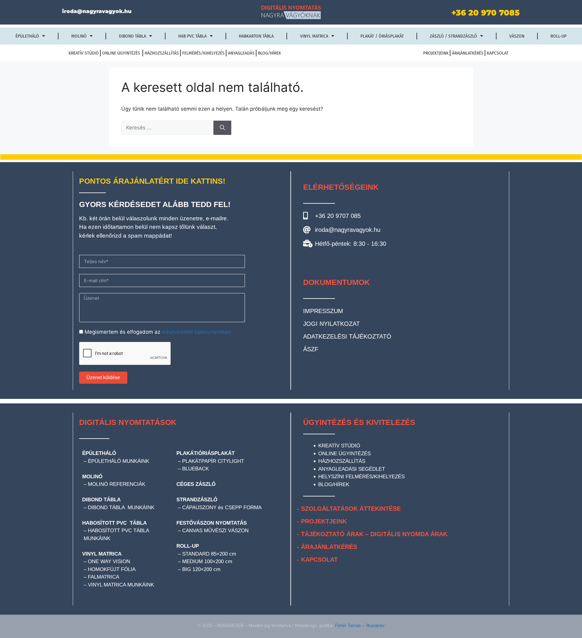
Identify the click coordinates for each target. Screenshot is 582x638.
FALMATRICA (104, 577)
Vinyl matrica (314, 36)
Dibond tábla (132, 36)
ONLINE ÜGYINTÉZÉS (121, 53)
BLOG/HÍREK (269, 53)
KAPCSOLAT (497, 53)
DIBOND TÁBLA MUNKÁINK (121, 507)
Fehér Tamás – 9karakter (360, 625)
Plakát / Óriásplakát (382, 36)
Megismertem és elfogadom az (158, 332)
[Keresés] (222, 128)
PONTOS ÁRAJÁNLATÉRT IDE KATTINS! (152, 181)
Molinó (79, 36)
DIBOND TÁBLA (101, 500)
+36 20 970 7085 (485, 12)
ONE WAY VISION (109, 561)
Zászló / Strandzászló (453, 36)
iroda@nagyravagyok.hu (97, 11)
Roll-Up (558, 36)
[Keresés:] (167, 128)
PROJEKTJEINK (436, 53)
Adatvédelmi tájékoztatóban (196, 332)
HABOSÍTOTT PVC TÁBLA (114, 523)
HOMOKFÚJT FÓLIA (111, 569)
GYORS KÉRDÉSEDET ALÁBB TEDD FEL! (154, 204)
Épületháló (27, 36)
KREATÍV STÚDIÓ (84, 53)
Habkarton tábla (256, 36)
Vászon (516, 36)
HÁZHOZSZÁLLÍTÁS (162, 53)
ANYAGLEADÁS (241, 53)
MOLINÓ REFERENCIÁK (116, 484)
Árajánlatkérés (467, 53)
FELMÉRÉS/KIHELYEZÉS (203, 53)
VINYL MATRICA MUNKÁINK (121, 585)
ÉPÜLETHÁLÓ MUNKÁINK (118, 461)
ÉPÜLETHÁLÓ (99, 453)
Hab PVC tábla (192, 36)
